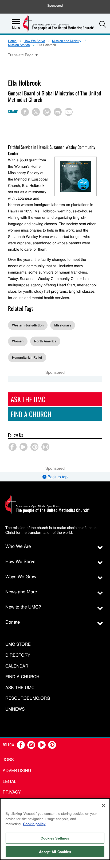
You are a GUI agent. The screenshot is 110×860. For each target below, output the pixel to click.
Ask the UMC (19, 687)
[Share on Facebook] (25, 112)
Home (12, 41)
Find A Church (31, 414)
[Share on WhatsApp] (47, 112)
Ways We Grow (20, 576)
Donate (12, 621)
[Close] (103, 805)
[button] (102, 24)
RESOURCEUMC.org (27, 698)
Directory (17, 655)
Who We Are (18, 546)
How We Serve (34, 41)
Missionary (62, 325)
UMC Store (18, 644)
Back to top (57, 477)
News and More (21, 591)
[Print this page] (58, 112)
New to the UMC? (23, 606)
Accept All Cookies (55, 851)
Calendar (16, 666)
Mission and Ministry (66, 41)
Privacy (12, 792)
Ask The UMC (28, 399)
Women (17, 341)
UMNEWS (15, 709)
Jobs (8, 759)
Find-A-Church (22, 676)
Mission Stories (19, 45)
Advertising (17, 770)
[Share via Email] (69, 112)
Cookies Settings (55, 838)
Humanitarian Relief (27, 357)
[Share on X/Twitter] (36, 112)
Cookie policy (34, 823)
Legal (10, 781)
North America (45, 341)
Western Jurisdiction (28, 325)
